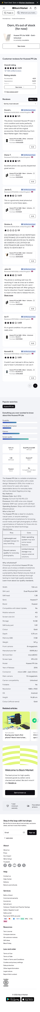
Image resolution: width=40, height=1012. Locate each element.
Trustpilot (6, 862)
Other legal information (11, 968)
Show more (8, 295)
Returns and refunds (10, 885)
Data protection (8, 965)
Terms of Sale (7, 956)
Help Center (7, 879)
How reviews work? (12, 92)
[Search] (18, 12)
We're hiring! (7, 859)
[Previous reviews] (30, 386)
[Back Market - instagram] (5, 865)
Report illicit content (10, 974)
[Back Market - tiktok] (10, 865)
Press (5, 853)
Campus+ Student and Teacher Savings (16, 907)
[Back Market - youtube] (14, 865)
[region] (20, 726)
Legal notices (7, 971)
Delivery (6, 882)
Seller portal (7, 913)
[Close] (37, 2)
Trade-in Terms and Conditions (13, 959)
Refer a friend (7, 895)
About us (6, 850)
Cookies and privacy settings (13, 962)
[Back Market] (20, 8)
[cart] (35, 8)
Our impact (7, 856)
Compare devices (9, 934)
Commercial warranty (10, 898)
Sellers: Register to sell (10, 910)
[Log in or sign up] (30, 8)
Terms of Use (7, 953)
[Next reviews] (35, 386)
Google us (12, 783)
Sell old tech (7, 904)
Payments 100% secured (11, 916)
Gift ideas (6, 940)
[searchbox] (29, 13)
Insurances (7, 901)
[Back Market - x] (24, 865)
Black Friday (7, 943)
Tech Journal (7, 931)
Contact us (7, 876)
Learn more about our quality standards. (18, 580)
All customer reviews (10, 937)
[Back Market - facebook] (19, 865)
